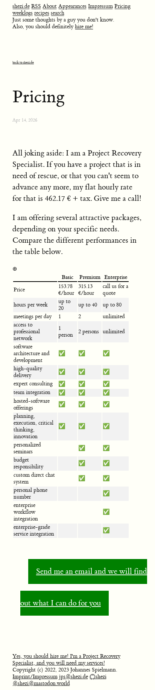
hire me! (84, 26)
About (50, 6)
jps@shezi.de (73, 676)
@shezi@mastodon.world (41, 683)
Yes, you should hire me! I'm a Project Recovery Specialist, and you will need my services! (66, 660)
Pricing (122, 6)
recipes (41, 13)
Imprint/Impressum (35, 676)
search (57, 13)
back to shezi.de (23, 62)
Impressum (100, 6)
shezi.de (21, 6)
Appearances (72, 6)
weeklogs (22, 13)
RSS (36, 6)
